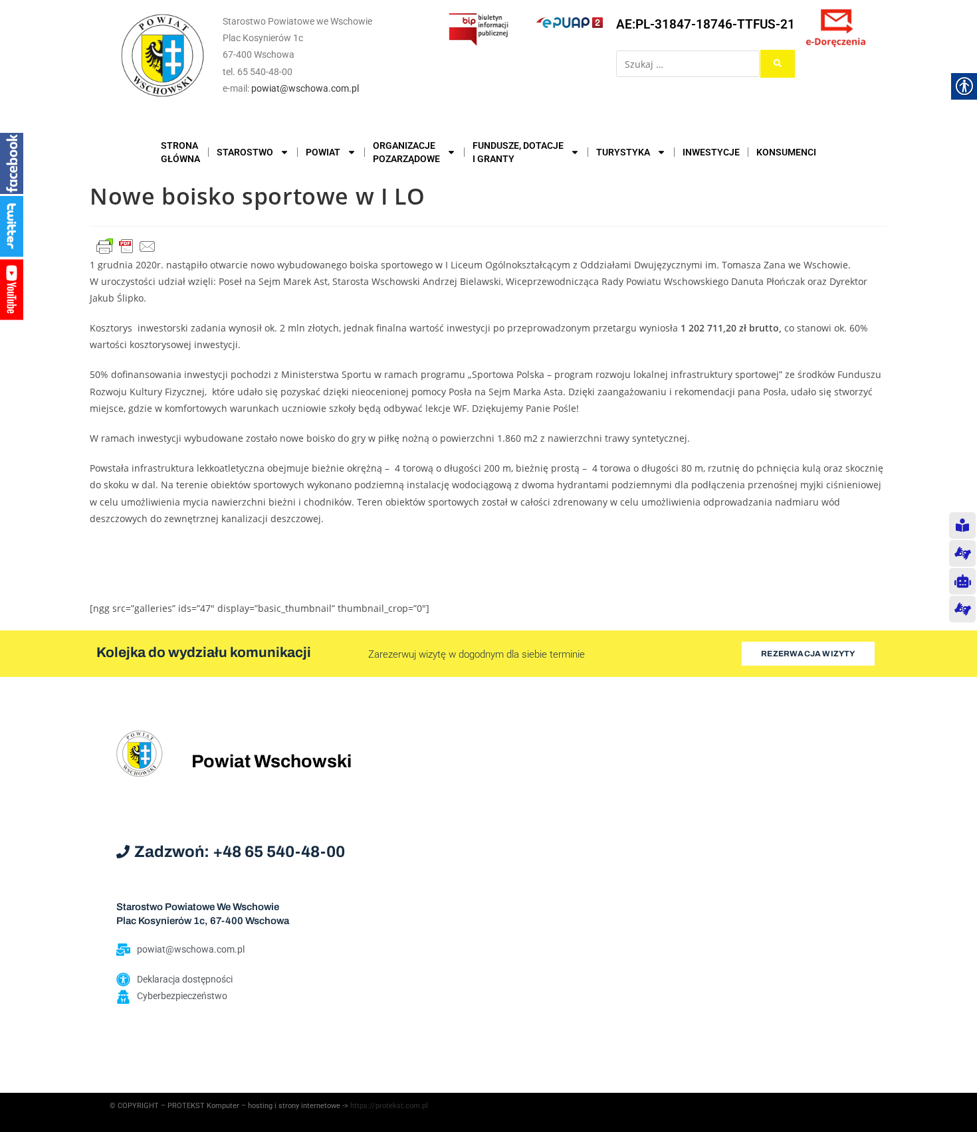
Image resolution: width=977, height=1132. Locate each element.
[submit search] (778, 63)
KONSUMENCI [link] (786, 152)
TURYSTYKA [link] (623, 152)
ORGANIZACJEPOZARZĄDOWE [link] (406, 152)
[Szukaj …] (688, 63)
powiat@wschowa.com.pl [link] (305, 88)
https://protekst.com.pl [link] (389, 1105)
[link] (162, 55)
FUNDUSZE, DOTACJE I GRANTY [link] (518, 152)
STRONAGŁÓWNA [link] (180, 152)
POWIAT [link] (323, 152)
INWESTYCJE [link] (711, 152)
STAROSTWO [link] (245, 152)
